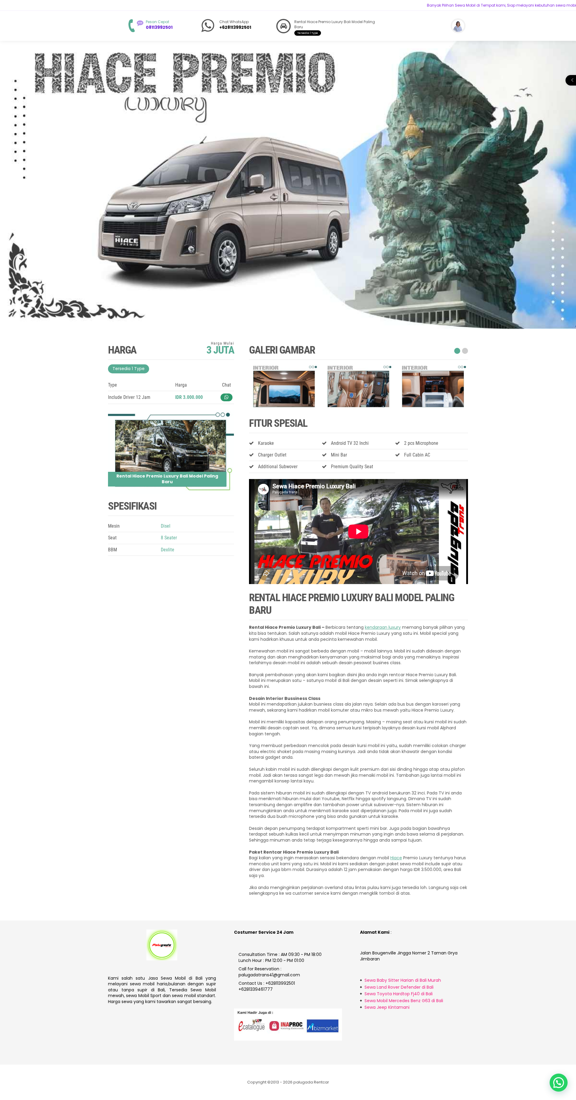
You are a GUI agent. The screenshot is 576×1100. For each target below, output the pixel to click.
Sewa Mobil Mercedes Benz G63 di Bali (403, 1001)
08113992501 (159, 27)
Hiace (396, 858)
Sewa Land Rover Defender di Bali (399, 987)
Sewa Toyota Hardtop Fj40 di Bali (398, 994)
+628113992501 (235, 27)
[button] (456, 351)
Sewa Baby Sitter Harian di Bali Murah (402, 980)
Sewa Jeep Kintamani (387, 1007)
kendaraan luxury (383, 627)
